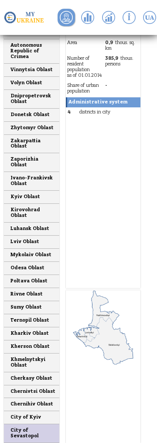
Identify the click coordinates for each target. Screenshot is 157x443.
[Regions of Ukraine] (26, 17)
